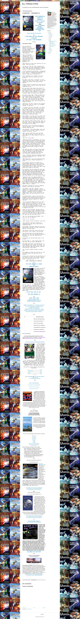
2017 (49, 31)
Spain (41, 370)
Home (34, 607)
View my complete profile (50, 28)
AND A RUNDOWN (39, 310)
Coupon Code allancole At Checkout (34, 33)
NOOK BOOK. (30, 376)
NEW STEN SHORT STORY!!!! (34, 521)
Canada (29, 371)
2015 (49, 52)
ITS (34, 265)
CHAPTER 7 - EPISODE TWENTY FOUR (52, 43)
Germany (29, 372)
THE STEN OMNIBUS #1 (34, 294)
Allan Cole (54, 12)
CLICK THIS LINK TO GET (34, 292)
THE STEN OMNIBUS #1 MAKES (34, 264)
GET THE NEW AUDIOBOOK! (35, 378)
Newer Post (24, 607)
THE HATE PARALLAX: (40, 464)
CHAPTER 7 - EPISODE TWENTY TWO (52, 46)
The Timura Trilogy (39, 331)
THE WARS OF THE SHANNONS (34, 384)
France (41, 369)
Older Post (44, 607)
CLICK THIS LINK (34, 298)
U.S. (28, 369)
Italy (41, 371)
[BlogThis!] (32, 579)
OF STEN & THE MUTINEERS (34, 39)
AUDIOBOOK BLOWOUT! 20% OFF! (40, 29)
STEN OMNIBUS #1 (40, 16)
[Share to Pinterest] (35, 579)
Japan (41, 372)
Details (41, 22)
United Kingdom (31, 370)
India (41, 373)
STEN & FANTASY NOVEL (40, 26)
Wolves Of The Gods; (29, 338)
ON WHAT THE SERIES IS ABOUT (34, 311)
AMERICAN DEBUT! (34, 266)
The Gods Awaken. (38, 338)
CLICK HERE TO (35, 377)
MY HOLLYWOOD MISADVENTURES (34, 342)
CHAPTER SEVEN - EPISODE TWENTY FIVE (52, 41)
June (49, 39)
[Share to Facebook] (34, 579)
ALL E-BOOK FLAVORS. (39, 376)
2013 (49, 53)
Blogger (43, 616)
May (49, 40)
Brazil (29, 373)
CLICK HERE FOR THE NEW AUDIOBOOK (34, 517)
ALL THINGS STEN (30, 4)
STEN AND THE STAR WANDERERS (34, 522)
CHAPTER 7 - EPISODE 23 (52, 44)
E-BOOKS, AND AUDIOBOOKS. (32, 309)
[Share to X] (33, 579)
